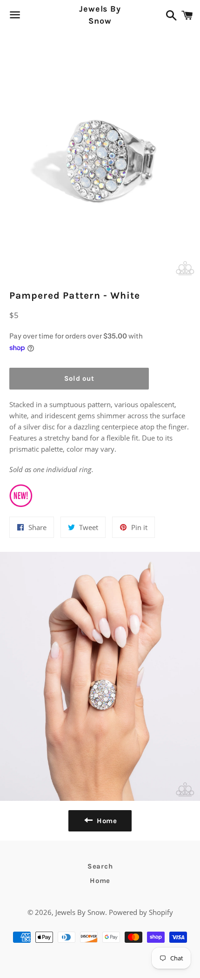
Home (100, 880)
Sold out (79, 378)
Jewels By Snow (100, 15)
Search (100, 866)
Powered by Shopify (141, 912)
